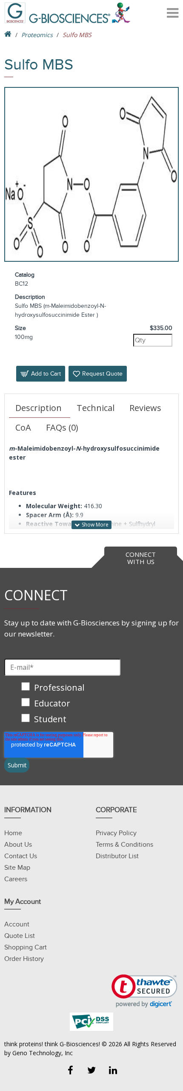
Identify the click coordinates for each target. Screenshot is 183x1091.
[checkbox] (62, 704)
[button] (144, 991)
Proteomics (37, 35)
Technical (95, 408)
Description (38, 408)
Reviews (145, 408)
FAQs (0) (62, 427)
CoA (23, 427)
